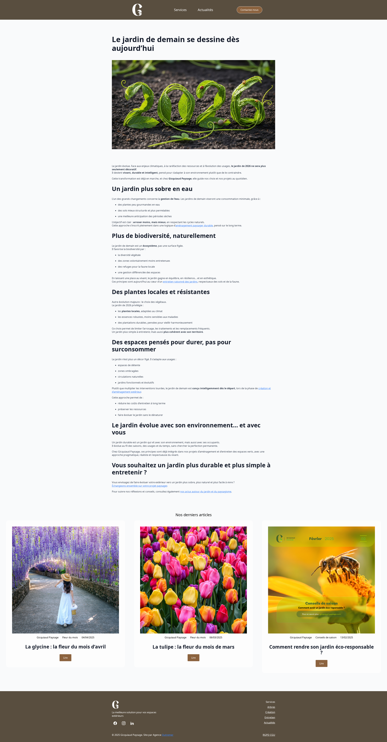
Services (180, 10)
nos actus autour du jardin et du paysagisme (205, 491)
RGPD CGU (269, 735)
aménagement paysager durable (194, 225)
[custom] (115, 723)
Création (270, 712)
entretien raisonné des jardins (180, 281)
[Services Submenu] (189, 10)
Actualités (205, 10)
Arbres (271, 707)
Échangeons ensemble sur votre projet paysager (139, 485)
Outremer (167, 735)
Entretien (270, 717)
